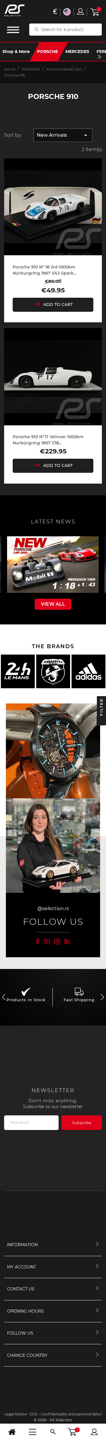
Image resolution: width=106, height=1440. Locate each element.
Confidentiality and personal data (70, 1414)
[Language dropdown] (67, 12)
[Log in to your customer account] (80, 11)
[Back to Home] (11, 1432)
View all (53, 604)
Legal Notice (15, 1414)
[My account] (94, 1432)
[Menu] (32, 1432)
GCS (33, 1414)
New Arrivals (63, 135)
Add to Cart (58, 304)
